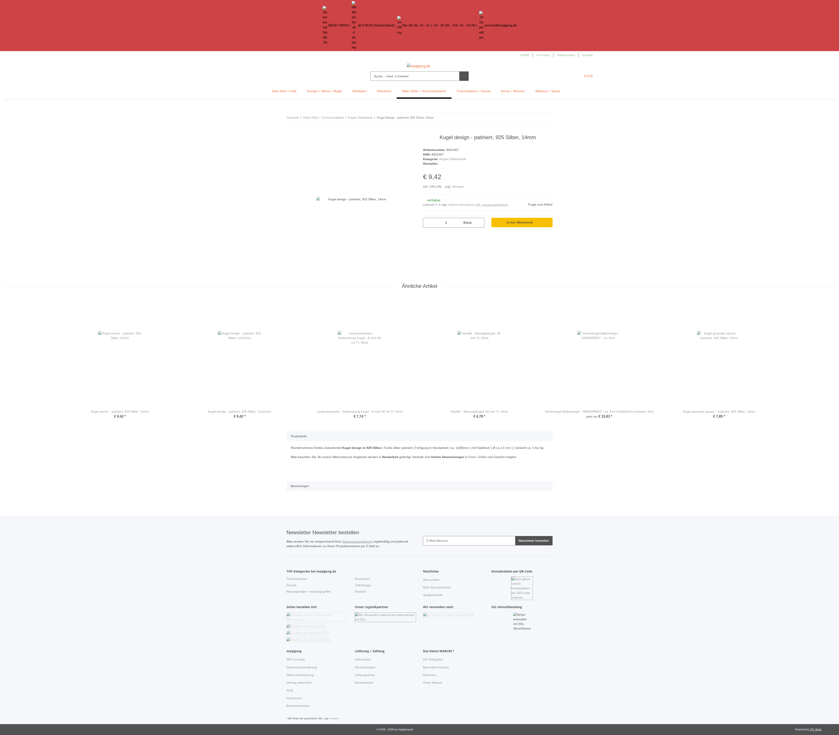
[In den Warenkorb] (289, 132)
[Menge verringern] (428, 222)
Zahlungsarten (365, 675)
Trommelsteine (296, 579)
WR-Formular (295, 659)
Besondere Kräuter (436, 667)
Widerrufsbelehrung (300, 675)
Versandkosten (365, 667)
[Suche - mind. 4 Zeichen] (464, 76)
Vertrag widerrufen (299, 682)
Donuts (291, 585)
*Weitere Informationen (461, 204)
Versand (457, 186)
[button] (569, 76)
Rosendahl (362, 579)
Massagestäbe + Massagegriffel (308, 591)
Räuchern (430, 675)
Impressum (294, 698)
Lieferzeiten (363, 659)
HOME (524, 55)
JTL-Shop (816, 729)
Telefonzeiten (566, 55)
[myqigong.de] (418, 65)
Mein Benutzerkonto (437, 587)
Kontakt (587, 55)
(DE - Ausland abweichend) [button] (492, 204)
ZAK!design (363, 585)
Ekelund (360, 591)
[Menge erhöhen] (479, 222)
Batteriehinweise (297, 705)
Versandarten (364, 682)
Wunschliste (431, 579)
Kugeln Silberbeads (452, 159)
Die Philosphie (433, 659)
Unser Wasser (432, 682)
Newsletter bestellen (534, 540)
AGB (289, 690)
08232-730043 (338, 25)
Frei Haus (543, 55)
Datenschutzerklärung (358, 541)
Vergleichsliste (433, 595)
